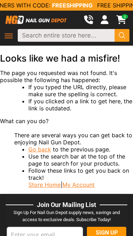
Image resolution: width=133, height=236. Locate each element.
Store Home (44, 184)
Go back (39, 149)
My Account (78, 184)
